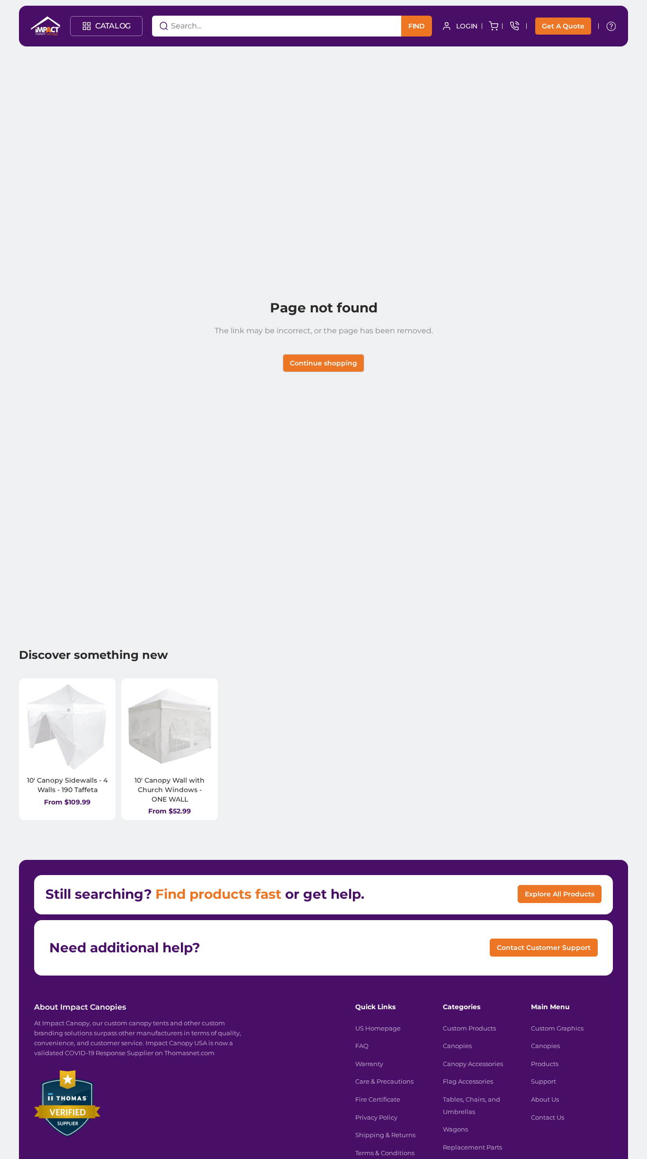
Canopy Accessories (473, 1064)
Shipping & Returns (385, 1135)
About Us (545, 1099)
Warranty (369, 1064)
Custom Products (469, 1028)
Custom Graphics (557, 1028)
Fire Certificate (377, 1099)
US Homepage (378, 1028)
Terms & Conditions (384, 1153)
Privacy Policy (376, 1117)
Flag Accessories (468, 1081)
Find (416, 26)
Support (543, 1081)
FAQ (361, 1045)
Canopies (457, 1045)
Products (544, 1064)
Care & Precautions (384, 1081)
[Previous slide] (34, 726)
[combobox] (265, 26)
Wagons (455, 1129)
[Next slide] (100, 726)
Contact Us (547, 1117)
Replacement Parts (472, 1147)
